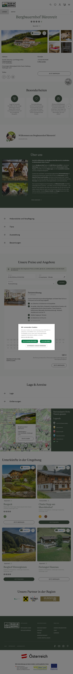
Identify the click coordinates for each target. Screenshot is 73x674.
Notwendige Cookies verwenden (36, 345)
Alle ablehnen (45, 341)
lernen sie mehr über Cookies (27, 337)
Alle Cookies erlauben (29, 341)
